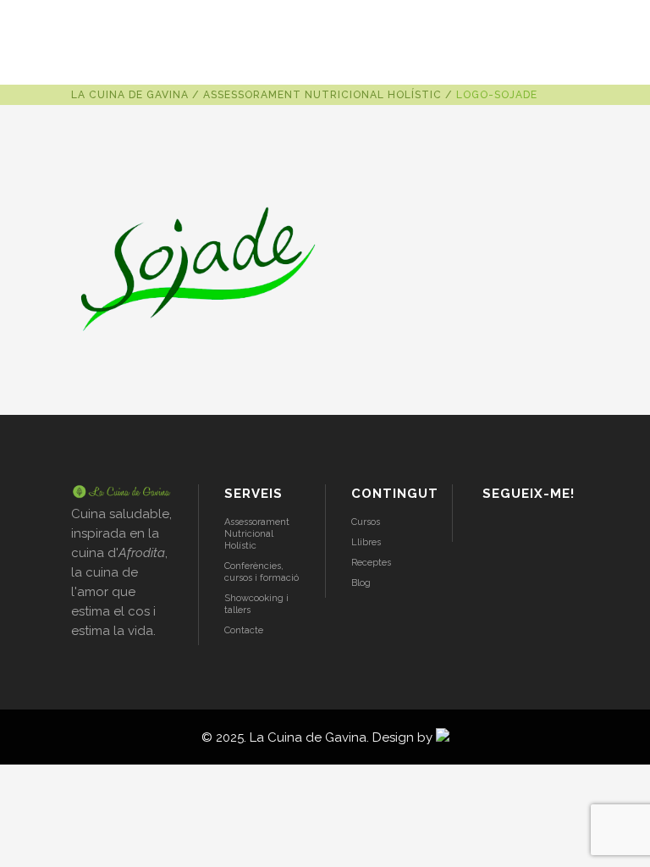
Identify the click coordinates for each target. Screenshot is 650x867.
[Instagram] (492, 529)
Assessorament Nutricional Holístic (322, 95)
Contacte (243, 630)
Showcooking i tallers (256, 604)
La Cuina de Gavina (130, 95)
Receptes (371, 562)
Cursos (365, 521)
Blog (361, 582)
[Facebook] (536, 529)
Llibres (366, 542)
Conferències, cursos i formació (261, 572)
